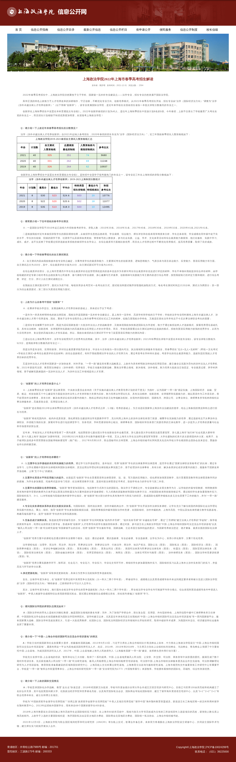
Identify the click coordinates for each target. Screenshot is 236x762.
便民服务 (165, 29)
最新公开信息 (92, 29)
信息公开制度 (188, 29)
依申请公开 (143, 29)
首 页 (18, 29)
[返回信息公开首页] (46, 8)
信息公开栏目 (118, 29)
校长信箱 (212, 29)
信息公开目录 (65, 29)
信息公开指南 (39, 29)
